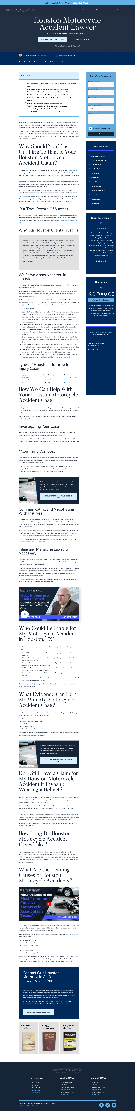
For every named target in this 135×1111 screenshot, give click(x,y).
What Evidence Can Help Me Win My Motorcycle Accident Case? (47, 95)
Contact (119, 10)
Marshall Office (98, 1078)
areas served (25, 308)
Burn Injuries (68, 382)
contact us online (64, 1001)
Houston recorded (29, 925)
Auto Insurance (96, 164)
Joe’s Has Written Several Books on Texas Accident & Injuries (46, 112)
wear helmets (55, 797)
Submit (101, 133)
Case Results (72, 10)
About (62, 10)
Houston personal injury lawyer (31, 684)
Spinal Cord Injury (48, 380)
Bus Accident (95, 169)
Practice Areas (82, 10)
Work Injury (95, 203)
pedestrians (42, 658)
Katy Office (37, 1078)
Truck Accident (96, 199)
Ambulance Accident (98, 156)
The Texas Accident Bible (48, 1027)
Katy (23, 354)
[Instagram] (107, 1105)
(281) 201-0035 (81, 2)
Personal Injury (96, 186)
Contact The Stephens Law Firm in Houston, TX (41, 109)
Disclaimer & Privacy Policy (27, 1106)
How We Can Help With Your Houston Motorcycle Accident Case (47, 89)
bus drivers (64, 658)
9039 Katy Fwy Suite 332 (96, 343)
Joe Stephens (74, 170)
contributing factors (72, 934)
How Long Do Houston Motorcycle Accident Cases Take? (44, 103)
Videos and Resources (96, 10)
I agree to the (101, 128)
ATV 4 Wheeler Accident (99, 160)
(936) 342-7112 (96, 1090)
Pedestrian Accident (97, 182)
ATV (69, 658)
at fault (73, 814)
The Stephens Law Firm (26, 196)
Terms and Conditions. (104, 128)
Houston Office (67, 1078)
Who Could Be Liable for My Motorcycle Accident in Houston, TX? (47, 92)
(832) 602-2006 (36, 1090)
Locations (109, 10)
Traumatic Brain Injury (98, 195)
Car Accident (95, 173)
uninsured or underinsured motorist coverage (52, 535)
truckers (76, 658)
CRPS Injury (95, 177)
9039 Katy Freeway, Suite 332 (55, 300)
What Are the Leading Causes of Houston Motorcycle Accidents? (47, 106)
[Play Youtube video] (49, 904)
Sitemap (39, 1106)
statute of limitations (44, 562)
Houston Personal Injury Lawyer (34, 62)
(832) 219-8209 (93, 349)
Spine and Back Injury (98, 190)
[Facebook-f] (101, 1105)
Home (20, 62)
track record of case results (48, 215)
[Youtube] (114, 1105)
